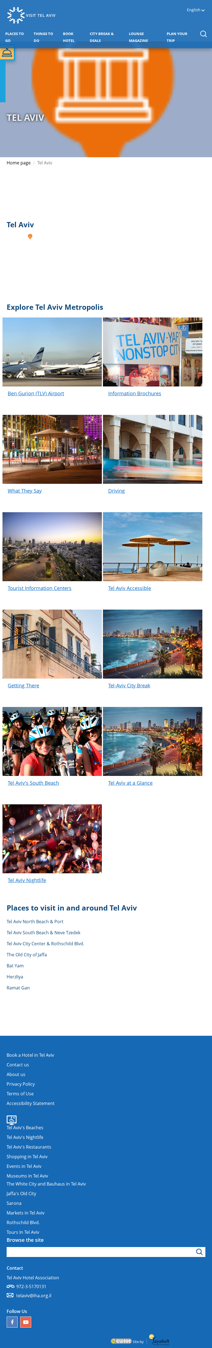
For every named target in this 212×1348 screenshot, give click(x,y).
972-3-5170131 (31, 1286)
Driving (116, 490)
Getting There (23, 685)
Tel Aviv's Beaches (25, 1128)
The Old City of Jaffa (27, 955)
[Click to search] (200, 1252)
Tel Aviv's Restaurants (29, 1147)
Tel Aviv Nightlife (27, 880)
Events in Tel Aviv (24, 1166)
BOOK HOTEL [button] (75, 37)
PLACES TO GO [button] (17, 37)
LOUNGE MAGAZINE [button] (146, 37)
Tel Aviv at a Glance (130, 783)
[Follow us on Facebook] (12, 1322)
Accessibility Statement (31, 1103)
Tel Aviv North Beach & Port (35, 922)
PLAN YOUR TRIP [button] (180, 37)
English (193, 10)
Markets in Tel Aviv (25, 1213)
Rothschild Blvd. (23, 1222)
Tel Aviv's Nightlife (25, 1137)
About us (16, 1074)
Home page (19, 163)
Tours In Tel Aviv (23, 1232)
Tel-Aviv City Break (129, 685)
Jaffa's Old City (21, 1193)
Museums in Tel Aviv (27, 1176)
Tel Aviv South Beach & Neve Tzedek (43, 933)
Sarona (14, 1203)
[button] (203, 33)
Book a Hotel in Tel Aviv (30, 1055)
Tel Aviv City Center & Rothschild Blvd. (45, 944)
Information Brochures (134, 393)
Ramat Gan (18, 988)
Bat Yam (15, 966)
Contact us (18, 1065)
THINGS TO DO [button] (46, 37)
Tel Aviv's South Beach (33, 783)
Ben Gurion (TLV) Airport (36, 393)
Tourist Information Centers (39, 588)
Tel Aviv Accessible (129, 588)
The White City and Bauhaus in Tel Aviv (46, 1184)
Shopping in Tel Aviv (27, 1157)
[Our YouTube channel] (25, 1322)
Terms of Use (20, 1094)
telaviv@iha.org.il (33, 1296)
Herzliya (15, 977)
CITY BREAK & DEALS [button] (105, 37)
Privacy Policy (21, 1084)
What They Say (25, 490)
